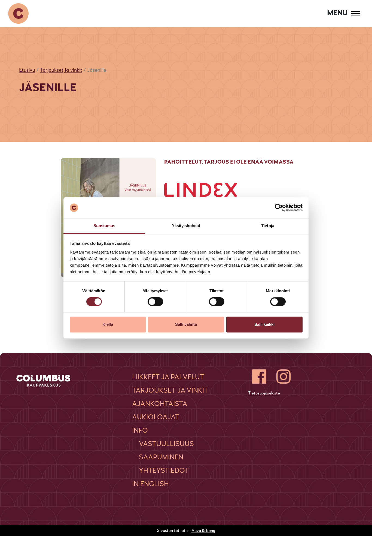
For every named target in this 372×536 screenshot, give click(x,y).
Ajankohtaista (159, 404)
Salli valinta (186, 324)
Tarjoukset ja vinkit (61, 70)
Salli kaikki (264, 324)
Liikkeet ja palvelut (168, 377)
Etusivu (27, 70)
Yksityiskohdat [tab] (186, 225)
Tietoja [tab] (267, 225)
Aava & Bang (203, 531)
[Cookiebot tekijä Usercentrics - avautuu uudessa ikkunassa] (279, 208)
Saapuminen (161, 457)
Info (140, 430)
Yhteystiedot (164, 470)
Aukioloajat (155, 417)
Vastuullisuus (166, 444)
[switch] (155, 301)
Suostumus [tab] (104, 225)
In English (150, 484)
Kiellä (107, 324)
